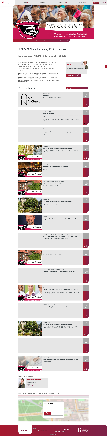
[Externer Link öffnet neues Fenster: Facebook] (59, 429)
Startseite (20, 43)
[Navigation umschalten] (106, 66)
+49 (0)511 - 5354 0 (24, 430)
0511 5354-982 (30, 385)
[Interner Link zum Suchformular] (100, 3)
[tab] (36, 397)
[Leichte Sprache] (103, 3)
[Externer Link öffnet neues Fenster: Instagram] (56, 429)
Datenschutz (49, 417)
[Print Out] (105, 3)
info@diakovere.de (24, 432)
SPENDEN (95, 2)
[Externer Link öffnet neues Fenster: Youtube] (65, 429)
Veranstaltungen (25, 43)
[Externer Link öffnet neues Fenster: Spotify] (68, 429)
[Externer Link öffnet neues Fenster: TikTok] (71, 429)
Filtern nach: (68, 88)
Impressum (45, 417)
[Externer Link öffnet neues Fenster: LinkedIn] (62, 429)
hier (60, 431)
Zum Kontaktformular (31, 386)
